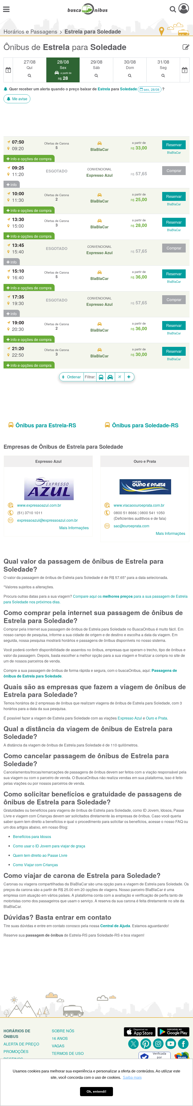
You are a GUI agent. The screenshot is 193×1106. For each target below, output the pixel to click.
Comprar (174, 170)
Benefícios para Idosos (32, 836)
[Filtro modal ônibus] (101, 377)
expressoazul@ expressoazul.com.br (47, 520)
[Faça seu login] (183, 8)
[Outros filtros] (129, 376)
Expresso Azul (130, 718)
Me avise (19, 98)
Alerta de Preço (21, 1044)
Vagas (58, 1046)
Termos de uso (68, 1053)
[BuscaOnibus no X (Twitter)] (133, 1043)
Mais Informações (74, 527)
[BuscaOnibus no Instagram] (158, 1043)
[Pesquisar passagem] (173, 9)
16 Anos (60, 1038)
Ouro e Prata (156, 718)
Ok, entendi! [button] (96, 1091)
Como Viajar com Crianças (35, 864)
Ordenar (73, 376)
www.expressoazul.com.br (39, 505)
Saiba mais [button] (132, 1077)
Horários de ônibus (17, 1033)
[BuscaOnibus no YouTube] (171, 1043)
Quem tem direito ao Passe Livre (40, 855)
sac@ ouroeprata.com (131, 525)
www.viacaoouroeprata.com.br (139, 505)
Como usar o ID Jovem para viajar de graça (49, 846)
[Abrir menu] (6, 9)
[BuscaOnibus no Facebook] (183, 1043)
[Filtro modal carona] (110, 377)
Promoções (16, 1051)
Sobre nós (63, 1030)
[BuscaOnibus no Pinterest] (146, 1043)
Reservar (173, 144)
